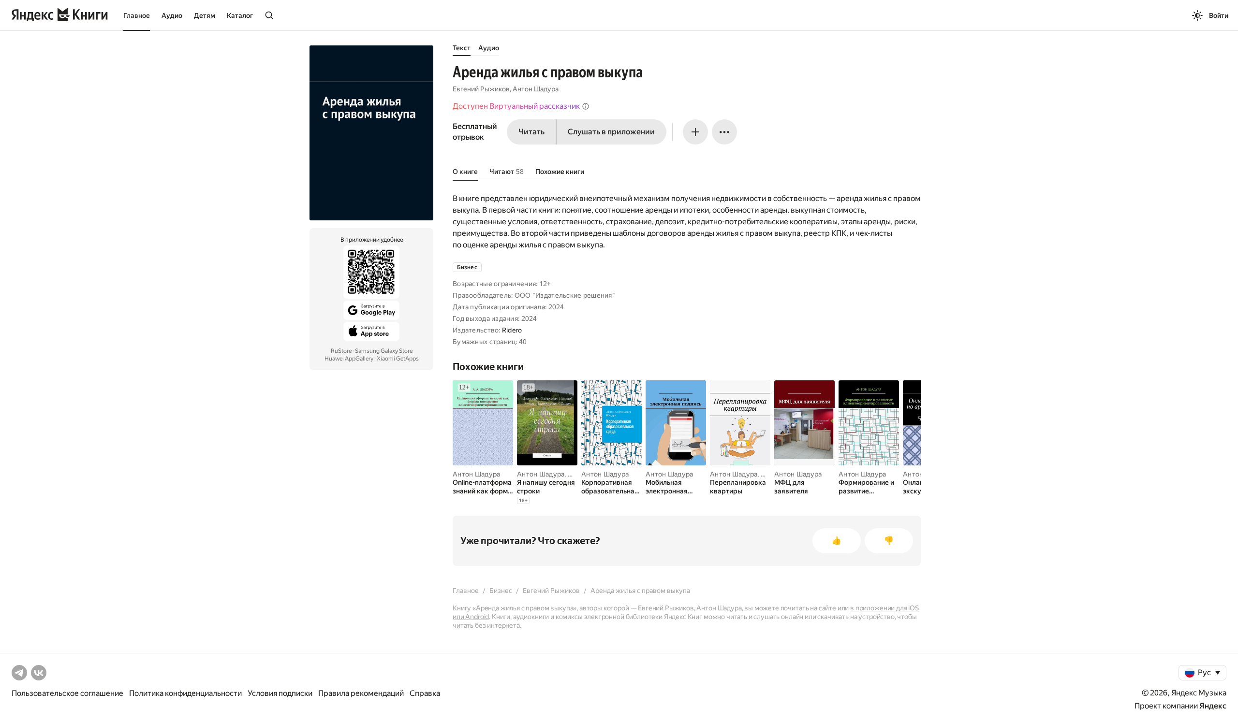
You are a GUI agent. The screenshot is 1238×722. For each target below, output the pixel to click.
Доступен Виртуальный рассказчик (516, 106)
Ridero (512, 330)
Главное (136, 15)
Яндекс (1212, 705)
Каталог (240, 15)
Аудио (172, 15)
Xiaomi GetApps (398, 358)
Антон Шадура (536, 89)
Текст (462, 48)
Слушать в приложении (611, 131)
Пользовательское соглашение (67, 693)
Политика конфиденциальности (185, 693)
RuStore (341, 350)
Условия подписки (280, 693)
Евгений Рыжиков (481, 89)
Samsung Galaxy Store (384, 350)
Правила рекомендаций (361, 693)
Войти (1218, 15)
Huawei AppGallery (348, 358)
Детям (204, 15)
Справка (425, 693)
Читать (531, 131)
